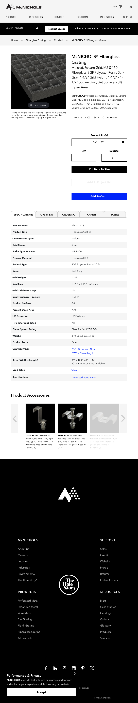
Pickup (104, 567)
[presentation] (14, 418)
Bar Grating (25, 619)
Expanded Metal (28, 606)
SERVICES (59, 17)
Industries (24, 567)
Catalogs (105, 613)
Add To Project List (99, 182)
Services (105, 638)
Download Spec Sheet (84, 377)
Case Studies (108, 606)
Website (105, 561)
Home (14, 40)
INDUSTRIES (106, 17)
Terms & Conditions (102, 698)
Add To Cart (98, 196)
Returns (104, 573)
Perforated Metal (28, 600)
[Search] (36, 28)
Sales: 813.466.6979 (86, 28)
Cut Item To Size (99, 169)
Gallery (104, 619)
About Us (23, 549)
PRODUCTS (12, 17)
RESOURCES (36, 17)
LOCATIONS (82, 17)
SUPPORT (127, 17)
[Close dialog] (75, 673)
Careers (23, 555)
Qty (84, 150)
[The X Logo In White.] (92, 668)
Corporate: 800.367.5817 (117, 28)
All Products (25, 638)
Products (105, 631)
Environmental (27, 573)
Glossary (105, 625)
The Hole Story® (28, 580)
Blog (103, 600)
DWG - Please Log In (83, 353)
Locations (24, 561)
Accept (41, 692)
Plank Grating (26, 625)
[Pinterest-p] (83, 668)
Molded (58, 40)
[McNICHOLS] (24, 7)
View (74, 370)
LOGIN (113, 6)
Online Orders (109, 580)
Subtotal (114, 151)
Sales (103, 549)
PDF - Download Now (83, 349)
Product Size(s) (99, 135)
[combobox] (99, 142)
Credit (104, 555)
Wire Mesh (24, 613)
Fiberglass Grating (36, 40)
